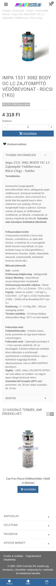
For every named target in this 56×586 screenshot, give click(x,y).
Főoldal (6, 10)
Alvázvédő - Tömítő (23, 10)
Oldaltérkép (9, 559)
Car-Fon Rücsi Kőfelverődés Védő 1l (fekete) (28, 480)
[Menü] (6, 4)
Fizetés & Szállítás (13, 556)
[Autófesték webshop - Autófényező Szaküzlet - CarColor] (28, 4)
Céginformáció (33, 556)
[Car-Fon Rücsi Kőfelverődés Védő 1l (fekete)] (28, 448)
